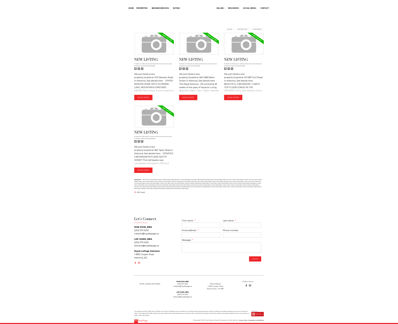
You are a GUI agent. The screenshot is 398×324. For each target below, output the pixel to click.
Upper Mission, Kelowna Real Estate (232, 186)
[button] (135, 263)
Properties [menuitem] (141, 8)
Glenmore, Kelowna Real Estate (162, 181)
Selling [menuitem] (220, 8)
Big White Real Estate (217, 179)
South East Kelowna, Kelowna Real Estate (168, 186)
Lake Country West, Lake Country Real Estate (172, 183)
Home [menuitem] (131, 8)
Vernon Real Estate (248, 186)
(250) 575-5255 (182, 284)
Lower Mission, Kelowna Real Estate (219, 183)
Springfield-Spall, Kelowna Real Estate (190, 186)
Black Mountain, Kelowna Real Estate (233, 179)
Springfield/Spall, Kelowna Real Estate (212, 186)
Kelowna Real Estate (148, 66)
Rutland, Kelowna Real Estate (251, 185)
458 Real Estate (166, 179)
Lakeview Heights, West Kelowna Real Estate (197, 183)
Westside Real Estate (159, 188)
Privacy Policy (243, 320)
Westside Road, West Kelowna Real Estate (177, 188)
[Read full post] (154, 45)
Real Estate (172, 185)
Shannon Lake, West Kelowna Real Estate (145, 186)
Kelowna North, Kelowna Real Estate (202, 181)
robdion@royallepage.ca (146, 233)
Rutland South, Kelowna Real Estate (232, 185)
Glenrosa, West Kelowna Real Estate (181, 181)
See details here (155, 80)
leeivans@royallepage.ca (146, 245)
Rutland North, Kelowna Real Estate (201, 185)
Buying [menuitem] (176, 8)
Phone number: (231, 230)
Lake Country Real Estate (152, 183)
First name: (188, 220)
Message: (187, 240)
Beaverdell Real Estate (204, 179)
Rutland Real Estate (216, 185)
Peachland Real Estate (162, 185)
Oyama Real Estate (150, 185)
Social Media (249, 8)
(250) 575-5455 (182, 294)
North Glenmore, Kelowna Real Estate (240, 183)
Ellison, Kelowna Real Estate (146, 181)
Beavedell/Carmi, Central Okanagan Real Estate (184, 179)
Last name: (228, 220)
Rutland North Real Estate (183, 185)
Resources (233, 8)
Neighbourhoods (160, 8)
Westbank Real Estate (147, 188)
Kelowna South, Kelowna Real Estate (234, 181)
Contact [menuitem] (264, 8)
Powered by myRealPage (256, 320)
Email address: (189, 230)
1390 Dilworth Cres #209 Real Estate (152, 179)
